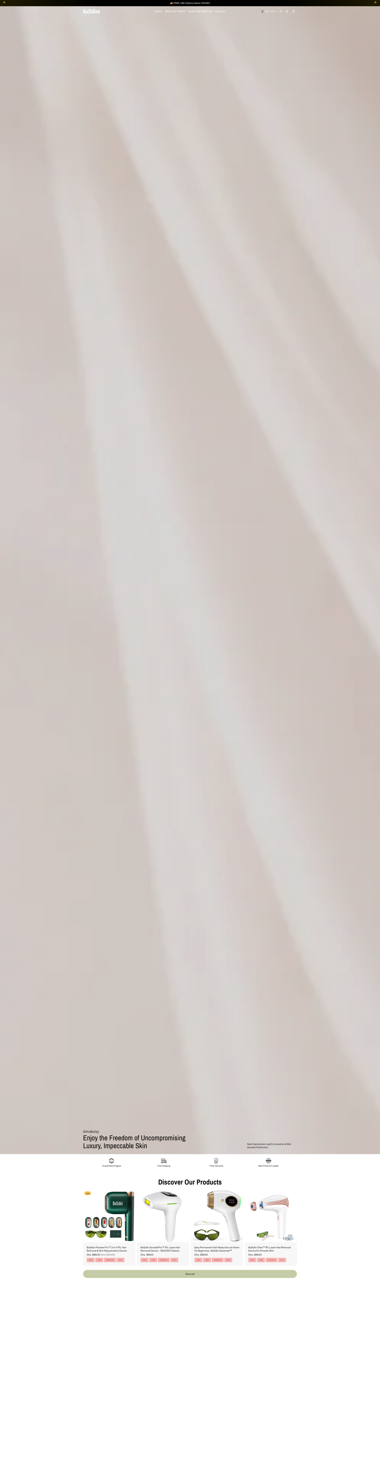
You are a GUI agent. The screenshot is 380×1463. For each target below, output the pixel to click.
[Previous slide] (87, 1216)
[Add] (184, 1237)
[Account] (287, 11)
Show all (190, 1273)
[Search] (281, 11)
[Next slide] (130, 1216)
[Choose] (130, 1237)
